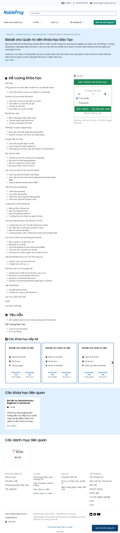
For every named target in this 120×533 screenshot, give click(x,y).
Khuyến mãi (11, 481)
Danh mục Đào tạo (23, 34)
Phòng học (84, 103)
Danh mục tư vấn (42, 493)
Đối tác (93, 485)
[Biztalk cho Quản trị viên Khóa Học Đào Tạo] (16, 12)
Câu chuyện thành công (43, 484)
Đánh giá (94, 493)
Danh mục (10, 477)
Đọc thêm (9, 60)
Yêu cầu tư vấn (41, 489)
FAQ (92, 501)
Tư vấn (36, 22)
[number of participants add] (106, 94)
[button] (112, 362)
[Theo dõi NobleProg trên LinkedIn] (91, 514)
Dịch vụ (54, 22)
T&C (92, 505)
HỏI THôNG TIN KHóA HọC (92, 82)
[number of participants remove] (80, 94)
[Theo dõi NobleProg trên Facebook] (94, 514)
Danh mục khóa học (13, 22)
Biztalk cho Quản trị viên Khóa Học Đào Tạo (64, 34)
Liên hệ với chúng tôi (105, 528)
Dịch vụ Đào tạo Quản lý (73, 482)
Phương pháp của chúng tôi (42, 478)
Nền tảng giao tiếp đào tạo (74, 488)
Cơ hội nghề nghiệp (100, 497)
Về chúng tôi (76, 22)
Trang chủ (10, 34)
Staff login (60, 532)
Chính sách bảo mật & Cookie (60, 527)
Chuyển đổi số (69, 477)
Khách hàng (96, 489)
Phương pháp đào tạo (17, 485)
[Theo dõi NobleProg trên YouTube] (98, 514)
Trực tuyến (84, 98)
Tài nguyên (11, 489)
